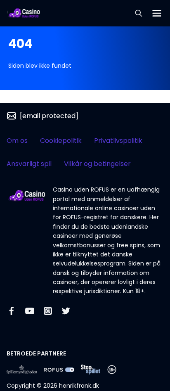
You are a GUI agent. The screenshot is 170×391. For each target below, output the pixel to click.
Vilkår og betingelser (97, 163)
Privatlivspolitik (118, 140)
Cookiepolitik (61, 140)
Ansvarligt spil (29, 163)
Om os (17, 140)
